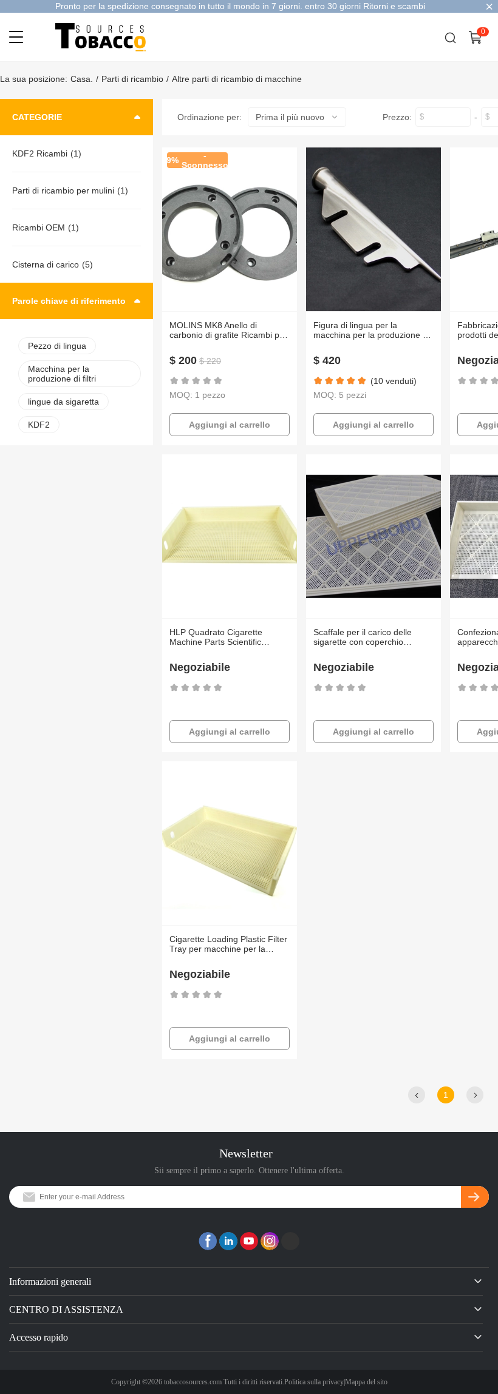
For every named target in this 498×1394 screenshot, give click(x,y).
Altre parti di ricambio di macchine (237, 79)
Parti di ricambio (132, 79)
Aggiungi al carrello (229, 424)
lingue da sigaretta (63, 401)
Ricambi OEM (38, 227)
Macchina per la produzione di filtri (62, 373)
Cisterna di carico (45, 264)
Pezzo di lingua (57, 346)
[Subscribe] (475, 1197)
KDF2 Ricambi (39, 153)
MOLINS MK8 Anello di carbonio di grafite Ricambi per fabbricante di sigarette (228, 330)
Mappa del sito (366, 1382)
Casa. (81, 79)
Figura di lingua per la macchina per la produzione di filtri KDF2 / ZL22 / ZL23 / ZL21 (373, 330)
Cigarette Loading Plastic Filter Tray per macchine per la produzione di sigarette (228, 944)
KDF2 (39, 424)
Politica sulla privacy (314, 1382)
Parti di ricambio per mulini (63, 190)
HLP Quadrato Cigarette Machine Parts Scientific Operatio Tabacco (215, 637)
